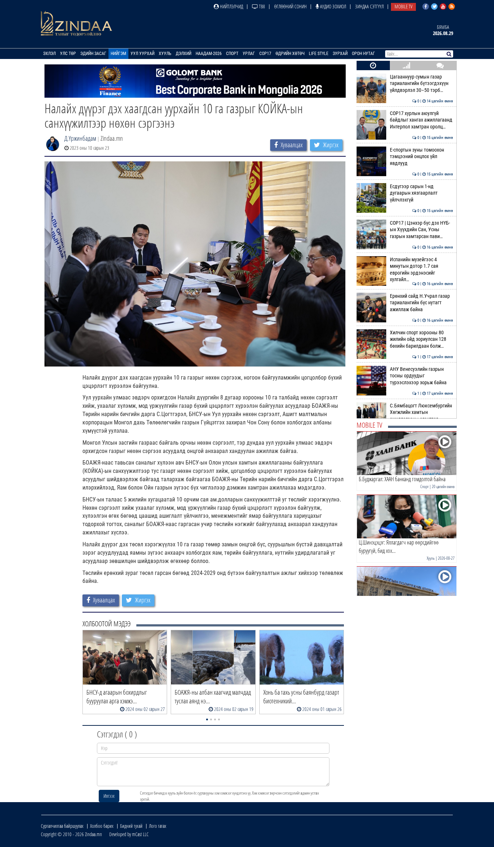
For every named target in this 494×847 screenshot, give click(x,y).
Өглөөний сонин (290, 6)
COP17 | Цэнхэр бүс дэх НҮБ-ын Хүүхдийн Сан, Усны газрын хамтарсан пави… (421, 230)
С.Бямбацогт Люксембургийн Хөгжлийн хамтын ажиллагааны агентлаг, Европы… (421, 416)
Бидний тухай (131, 825)
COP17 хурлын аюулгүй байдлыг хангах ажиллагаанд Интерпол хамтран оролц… (421, 120)
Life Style (318, 53)
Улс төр (68, 53)
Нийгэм (118, 53)
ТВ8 (261, 6)
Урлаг (249, 53)
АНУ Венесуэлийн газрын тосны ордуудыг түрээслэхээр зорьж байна (421, 376)
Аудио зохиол (332, 6)
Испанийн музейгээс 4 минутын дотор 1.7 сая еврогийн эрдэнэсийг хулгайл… (421, 270)
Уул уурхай (142, 53)
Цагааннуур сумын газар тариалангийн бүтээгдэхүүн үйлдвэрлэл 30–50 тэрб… (421, 83)
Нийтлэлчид (231, 6)
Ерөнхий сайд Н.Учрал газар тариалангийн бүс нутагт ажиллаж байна (421, 303)
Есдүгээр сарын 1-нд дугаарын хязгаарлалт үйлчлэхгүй (421, 193)
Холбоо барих (102, 825)
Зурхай (340, 53)
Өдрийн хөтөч (290, 53)
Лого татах (157, 825)
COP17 (265, 53)
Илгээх (109, 795)
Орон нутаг (363, 53)
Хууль (165, 53)
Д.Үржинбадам (80, 138)
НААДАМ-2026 (209, 53)
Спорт (232, 53)
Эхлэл (49, 53)
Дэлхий (183, 53)
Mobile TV (403, 6)
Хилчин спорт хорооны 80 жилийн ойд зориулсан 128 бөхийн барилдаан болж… (421, 339)
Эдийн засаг (93, 53)
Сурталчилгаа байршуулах (62, 825)
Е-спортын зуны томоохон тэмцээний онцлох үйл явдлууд (421, 156)
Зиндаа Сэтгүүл (369, 6)
